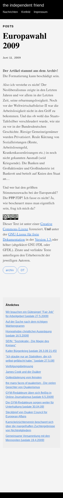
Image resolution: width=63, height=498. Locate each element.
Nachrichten (10, 11)
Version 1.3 (43, 239)
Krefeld (25, 11)
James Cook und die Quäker (23, 371)
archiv (10, 270)
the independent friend (23, 5)
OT (22, 270)
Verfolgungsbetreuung (19, 366)
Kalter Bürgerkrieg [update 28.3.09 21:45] (31, 350)
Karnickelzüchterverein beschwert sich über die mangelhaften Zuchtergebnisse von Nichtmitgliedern (30, 426)
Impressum (40, 11)
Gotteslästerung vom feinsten (24, 377)
